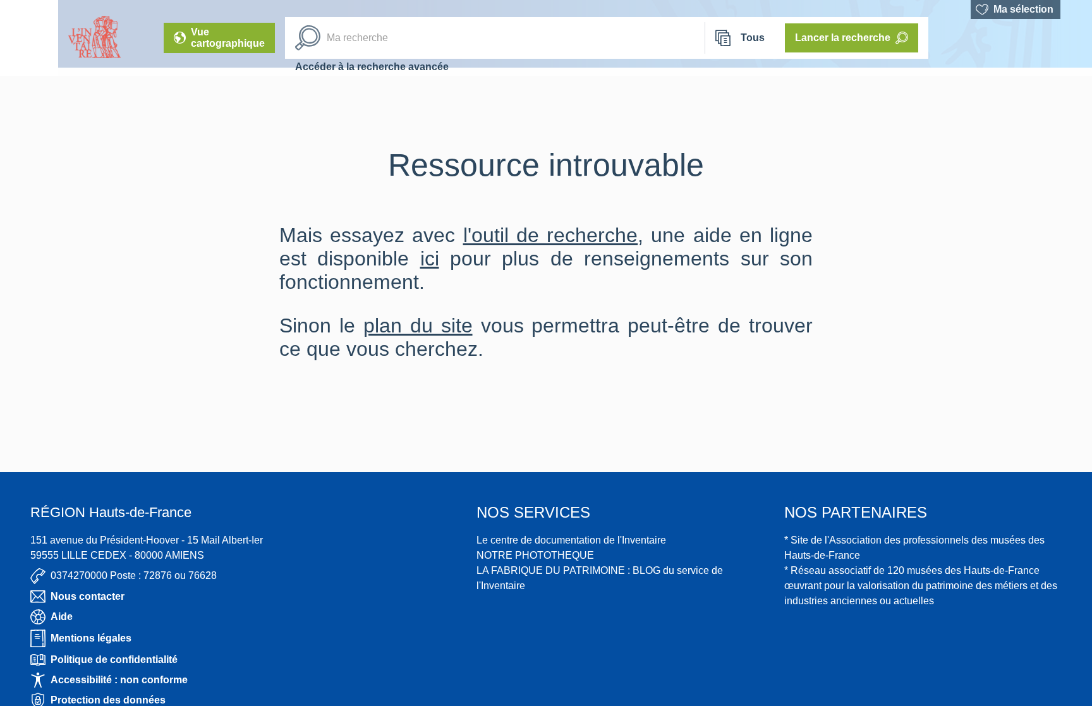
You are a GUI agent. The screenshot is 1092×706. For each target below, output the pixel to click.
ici (429, 258)
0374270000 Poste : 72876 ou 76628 (134, 575)
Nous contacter (87, 596)
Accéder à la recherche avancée (372, 66)
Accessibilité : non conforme (119, 679)
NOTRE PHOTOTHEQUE (535, 555)
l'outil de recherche (550, 235)
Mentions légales (91, 638)
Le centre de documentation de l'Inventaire (571, 540)
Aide (62, 616)
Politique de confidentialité (114, 659)
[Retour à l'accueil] (29, 38)
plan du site (418, 325)
